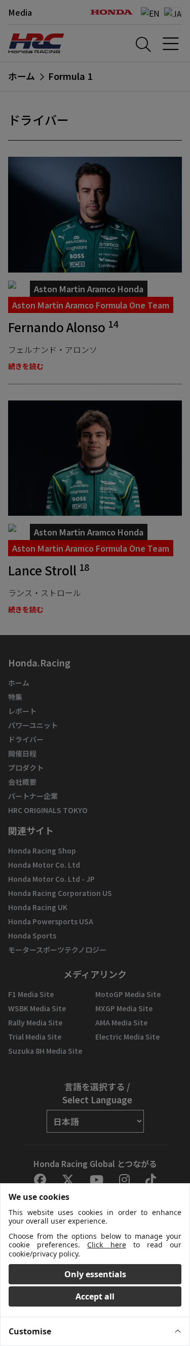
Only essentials (95, 1274)
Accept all (95, 1296)
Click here (106, 1244)
